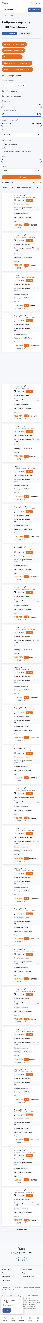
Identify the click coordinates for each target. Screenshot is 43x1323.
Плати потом (6, 1273)
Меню (38, 1321)
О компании (6, 1280)
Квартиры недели (14, 75)
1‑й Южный (8, 15)
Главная (21, 1320)
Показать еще (21, 1229)
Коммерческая (27, 1269)
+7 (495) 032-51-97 (21, 1253)
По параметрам (9, 33)
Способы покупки (28, 1277)
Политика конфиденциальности (30, 1287)
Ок (7, 1310)
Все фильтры (21, 177)
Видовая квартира (14, 96)
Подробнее (7, 1305)
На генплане (25, 33)
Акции (30, 1320)
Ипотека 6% (6, 1277)
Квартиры (5, 1320)
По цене (36, 182)
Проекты (13, 1320)
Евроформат (12, 91)
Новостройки (6, 1269)
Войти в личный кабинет (10, 1287)
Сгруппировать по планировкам (15, 187)
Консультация (34, 9)
